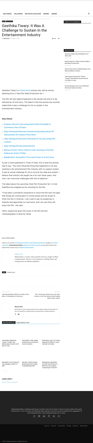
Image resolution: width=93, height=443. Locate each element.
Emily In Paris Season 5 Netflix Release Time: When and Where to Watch (78, 70)
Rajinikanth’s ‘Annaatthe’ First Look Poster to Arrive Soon (29, 157)
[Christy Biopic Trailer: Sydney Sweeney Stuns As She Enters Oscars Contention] (31, 332)
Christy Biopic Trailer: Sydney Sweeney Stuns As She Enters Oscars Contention (30, 342)
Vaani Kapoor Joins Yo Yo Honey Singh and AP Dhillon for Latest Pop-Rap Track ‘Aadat (51, 342)
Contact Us (53, 426)
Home (3, 19)
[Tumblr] (54, 416)
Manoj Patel (7, 38)
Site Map (69, 426)
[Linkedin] (19, 314)
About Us (47, 426)
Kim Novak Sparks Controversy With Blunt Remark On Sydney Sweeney (77, 87)
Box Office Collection (33, 14)
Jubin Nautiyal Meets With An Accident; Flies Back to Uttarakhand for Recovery (15, 295)
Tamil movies (9, 21)
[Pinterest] (12, 42)
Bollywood (7, 14)
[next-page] (6, 371)
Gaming (54, 14)
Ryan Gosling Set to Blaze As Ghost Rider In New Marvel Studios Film (77, 62)
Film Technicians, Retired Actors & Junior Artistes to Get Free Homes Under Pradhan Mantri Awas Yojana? (47, 296)
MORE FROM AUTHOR (23, 322)
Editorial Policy (83, 426)
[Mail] (44, 416)
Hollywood (18, 14)
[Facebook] (4, 42)
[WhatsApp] (16, 42)
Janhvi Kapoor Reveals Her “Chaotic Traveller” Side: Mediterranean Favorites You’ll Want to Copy (76, 78)
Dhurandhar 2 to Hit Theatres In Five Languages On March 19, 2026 (10, 364)
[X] (8, 42)
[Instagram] (39, 416)
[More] (21, 42)
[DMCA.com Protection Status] (41, 441)
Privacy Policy (61, 426)
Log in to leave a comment (10, 382)
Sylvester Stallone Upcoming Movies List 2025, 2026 (77, 55)
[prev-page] (3, 371)
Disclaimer (75, 426)
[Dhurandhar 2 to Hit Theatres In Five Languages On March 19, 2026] (11, 354)
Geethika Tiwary (11, 272)
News (8, 19)
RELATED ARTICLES (8, 322)
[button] (89, 14)
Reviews (46, 14)
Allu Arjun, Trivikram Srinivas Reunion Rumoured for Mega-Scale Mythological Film (30, 364)
